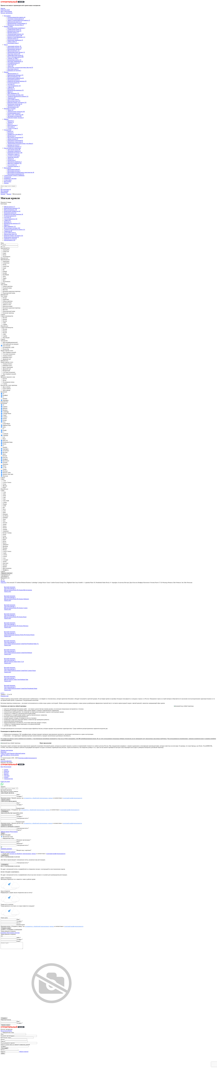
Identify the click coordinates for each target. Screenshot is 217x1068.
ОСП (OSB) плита (10, 232)
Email (19, 941)
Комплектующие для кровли (13, 235)
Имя (18, 794)
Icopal (4, 253)
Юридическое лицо (8, 838)
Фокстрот (5, 563)
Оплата (6, 777)
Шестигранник (7, 568)
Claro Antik (6, 500)
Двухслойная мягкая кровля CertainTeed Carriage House (20, 670)
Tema (4, 519)
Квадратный (6, 370)
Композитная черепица (12, 208)
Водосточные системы (12, 228)
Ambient (5, 406)
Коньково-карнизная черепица (11, 291)
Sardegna (5, 517)
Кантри (5, 455)
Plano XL (5, 440)
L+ (3, 432)
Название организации (24, 840)
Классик (5, 457)
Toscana (5, 522)
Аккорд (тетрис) (7, 355)
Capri (4, 497)
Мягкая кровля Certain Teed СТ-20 (14, 661)
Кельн (4, 541)
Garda (4, 505)
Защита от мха (7, 304)
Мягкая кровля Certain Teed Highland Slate (16, 679)
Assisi (4, 495)
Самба (4, 553)
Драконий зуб (7, 359)
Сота (4, 558)
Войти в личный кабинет (8, 852)
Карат (4, 487)
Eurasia (5, 418)
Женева (5, 486)
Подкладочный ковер (9, 293)
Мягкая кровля (9, 206)
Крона (4, 543)
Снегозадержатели (10, 219)
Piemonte (5, 514)
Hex (4, 507)
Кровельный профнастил (12, 211)
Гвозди (5, 297)
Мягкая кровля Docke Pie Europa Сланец (15, 608)
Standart (5, 398)
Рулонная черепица (8, 313)
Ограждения (7, 130)
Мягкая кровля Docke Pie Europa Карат (15, 617)
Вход (2, 11)
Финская (5, 476)
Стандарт (5, 560)
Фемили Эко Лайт (8, 474)
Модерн (5, 548)
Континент (6, 461)
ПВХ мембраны (10, 226)
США (4, 322)
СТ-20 (4, 467)
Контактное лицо (6, 1037)
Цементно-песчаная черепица (13, 214)
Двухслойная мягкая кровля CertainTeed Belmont (18, 652)
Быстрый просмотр (9, 587)
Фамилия (20, 843)
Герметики (6, 299)
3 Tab (4, 480)
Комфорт (5, 395)
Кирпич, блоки (8, 26)
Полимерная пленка (8, 382)
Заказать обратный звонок (17, 753)
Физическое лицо (8, 836)
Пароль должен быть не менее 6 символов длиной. (15, 1044)
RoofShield (6, 274)
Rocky (4, 444)
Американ (6, 531)
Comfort (5, 417)
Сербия (5, 324)
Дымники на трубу (10, 238)
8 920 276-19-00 (5, 10)
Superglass (5, 400)
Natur (4, 512)
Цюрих (5, 566)
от (1, 244)
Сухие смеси (7, 180)
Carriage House (7, 413)
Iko (3, 269)
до (1, 246)
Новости (6, 771)
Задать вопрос (15, 755)
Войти (10, 1031)
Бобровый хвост (7, 357)
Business (5, 410)
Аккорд (5, 529)
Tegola (4, 278)
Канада (5, 319)
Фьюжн (5, 565)
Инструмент (7, 181)
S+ (3, 397)
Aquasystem (6, 249)
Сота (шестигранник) (9, 354)
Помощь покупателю (7, 750)
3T (3, 393)
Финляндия (6, 337)
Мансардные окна (10, 234)
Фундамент (7, 15)
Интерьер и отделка (10, 108)
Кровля (6, 72)
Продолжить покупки (13, 932)
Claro (4, 499)
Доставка (6, 775)
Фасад (6, 44)
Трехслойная (6, 390)
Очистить (3, 582)
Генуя (4, 534)
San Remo (5, 516)
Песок (4, 380)
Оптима (5, 462)
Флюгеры (7, 222)
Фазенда (5, 471)
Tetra (4, 521)
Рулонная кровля (10, 216)
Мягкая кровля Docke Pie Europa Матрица (16, 626)
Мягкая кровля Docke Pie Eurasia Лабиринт (16, 599)
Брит (4, 280)
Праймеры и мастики (10, 178)
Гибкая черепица (7, 286)
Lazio (4, 511)
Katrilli (4, 430)
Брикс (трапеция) (8, 367)
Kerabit (5, 273)
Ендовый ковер (7, 288)
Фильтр (3, 581)
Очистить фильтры (6, 761)
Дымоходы (8, 231)
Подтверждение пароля (7, 1043)
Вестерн (5, 452)
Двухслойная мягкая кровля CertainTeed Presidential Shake (20, 688)
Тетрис (5, 561)
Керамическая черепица (12, 223)
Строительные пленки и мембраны (14, 175)
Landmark (5, 433)
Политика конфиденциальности (27, 758)
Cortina (5, 502)
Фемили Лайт (7, 472)
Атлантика (6, 450)
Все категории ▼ (6, 189)
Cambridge (6, 412)
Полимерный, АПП (8, 347)
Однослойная (7, 388)
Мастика (5, 289)
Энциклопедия (8, 778)
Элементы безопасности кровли (14, 229)
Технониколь (6, 256)
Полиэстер (6, 349)
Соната (5, 556)
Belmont (5, 408)
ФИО (19, 937)
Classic (5, 415)
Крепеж (6, 183)
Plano (4, 439)
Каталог (3, 194)
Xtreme (5, 527)
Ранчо (4, 466)
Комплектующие (7, 306)
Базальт (5, 378)
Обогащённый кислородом (10, 344)
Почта (19, 923)
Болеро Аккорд (7, 532)
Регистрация (8, 11)
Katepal (5, 271)
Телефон (20, 796)
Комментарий (20, 808)
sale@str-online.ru (5, 755)
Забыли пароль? (5, 831)
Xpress (4, 526)
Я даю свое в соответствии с (34, 853)
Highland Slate (7, 425)
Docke (4, 255)
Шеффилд (5, 570)
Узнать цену (7, 591)
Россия (5, 321)
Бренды (3, 8)
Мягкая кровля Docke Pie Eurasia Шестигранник (18, 590)
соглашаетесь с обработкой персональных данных (38, 798)
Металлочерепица (10, 209)
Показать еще (4, 696)
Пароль (19, 830)
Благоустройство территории (12, 148)
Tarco (4, 276)
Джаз (4, 454)
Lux (4, 437)
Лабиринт (5, 544)
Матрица (5, 546)
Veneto (4, 524)
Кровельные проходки (11, 237)
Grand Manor (6, 423)
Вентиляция (7, 168)
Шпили (6, 225)
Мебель (6, 119)
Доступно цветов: (9, 588)
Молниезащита (9, 240)
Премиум (5, 464)
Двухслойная (6, 387)
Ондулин (7, 217)
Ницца (5, 549)
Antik (4, 494)
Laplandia (5, 435)
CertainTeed (6, 263)
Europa (5, 420)
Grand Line (6, 251)
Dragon (5, 504)
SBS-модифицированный (10, 342)
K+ (3, 428)
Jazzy (4, 427)
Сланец (5, 383)
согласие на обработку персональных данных (22, 853)
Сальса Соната (7, 482)
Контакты (3, 752)
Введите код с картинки (24, 850)
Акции (6, 769)
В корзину (4, 932)
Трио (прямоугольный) (9, 352)
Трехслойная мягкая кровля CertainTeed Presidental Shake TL (21, 643)
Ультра (5, 469)
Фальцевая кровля (10, 212)
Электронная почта (23, 818)
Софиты (7, 220)
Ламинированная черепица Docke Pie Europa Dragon (19, 634)
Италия (5, 317)
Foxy (4, 422)
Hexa (4, 509)
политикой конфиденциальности (72, 798)
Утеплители (7, 177)
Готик (4, 484)
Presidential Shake (8, 442)
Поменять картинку (6, 848)
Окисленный (6, 345)
